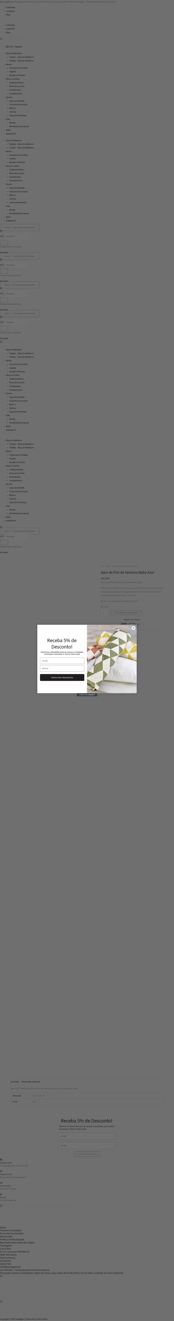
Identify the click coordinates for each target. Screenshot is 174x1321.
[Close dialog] (133, 628)
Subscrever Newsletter (62, 677)
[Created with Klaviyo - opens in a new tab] (87, 694)
